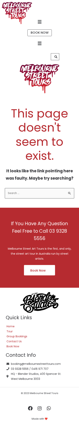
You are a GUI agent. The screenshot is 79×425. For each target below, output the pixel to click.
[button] (39, 22)
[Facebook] (30, 408)
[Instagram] (39, 408)
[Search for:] (39, 193)
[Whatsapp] (48, 408)
